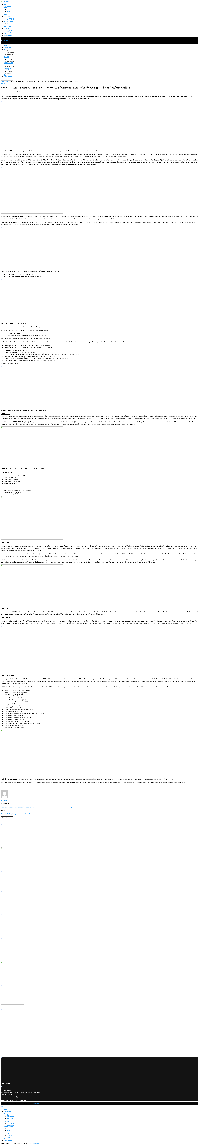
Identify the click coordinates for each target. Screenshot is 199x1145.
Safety (9, 32)
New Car (6, 81)
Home (2, 81)
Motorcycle (10, 11)
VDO (5, 33)
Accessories (10, 13)
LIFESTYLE (7, 28)
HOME (5, 4)
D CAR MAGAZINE (38, 1103)
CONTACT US (8, 35)
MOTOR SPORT (8, 21)
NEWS (5, 8)
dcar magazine (8, 91)
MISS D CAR (7, 27)
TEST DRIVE (7, 16)
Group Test (10, 20)
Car (8, 9)
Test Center (10, 18)
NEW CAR (6, 15)
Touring (9, 30)
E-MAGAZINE (7, 6)
